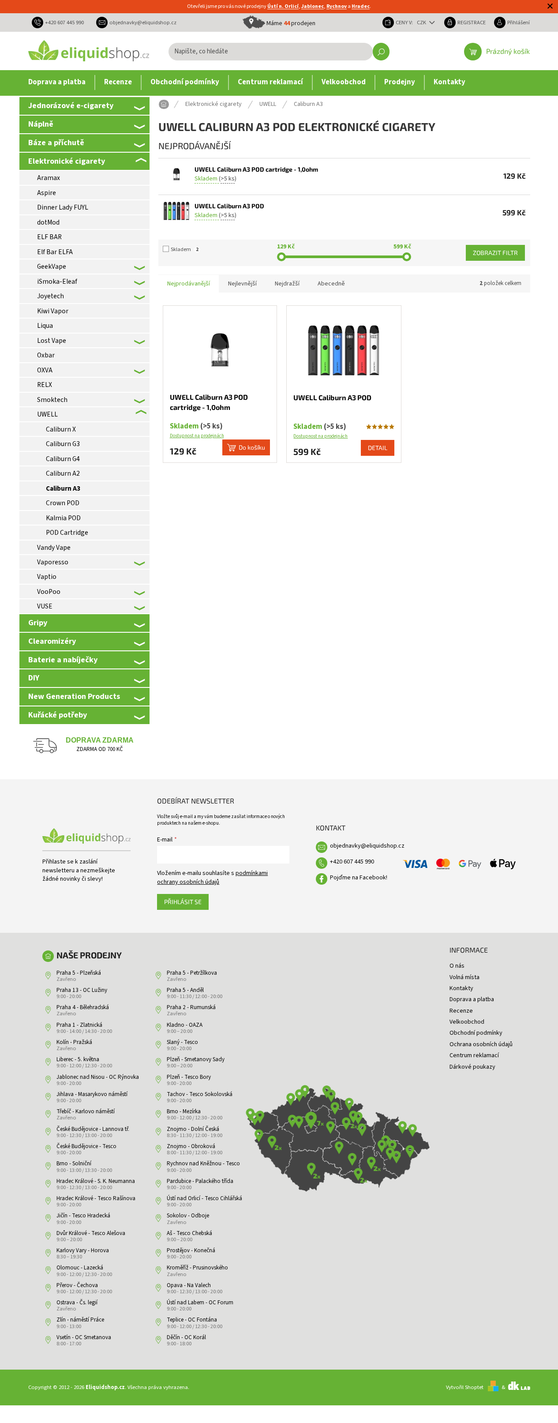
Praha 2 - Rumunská (191, 1007)
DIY (33, 677)
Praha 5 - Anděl (185, 990)
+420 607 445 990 (352, 861)
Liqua (45, 325)
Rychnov (336, 6)
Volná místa (464, 977)
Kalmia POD (63, 518)
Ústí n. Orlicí (283, 6)
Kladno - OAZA (184, 1025)
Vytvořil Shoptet (464, 1387)
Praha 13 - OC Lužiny (81, 990)
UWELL (47, 414)
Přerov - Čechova (77, 1285)
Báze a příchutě (56, 142)
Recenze (461, 1010)
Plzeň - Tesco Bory (189, 1077)
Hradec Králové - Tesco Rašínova (95, 1198)
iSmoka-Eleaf (57, 281)
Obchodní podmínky (475, 1033)
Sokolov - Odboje (188, 1216)
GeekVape (51, 266)
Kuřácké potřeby (57, 715)
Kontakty (461, 988)
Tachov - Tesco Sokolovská (199, 1094)
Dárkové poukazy (472, 1067)
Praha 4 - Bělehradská (82, 1007)
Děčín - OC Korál (186, 1337)
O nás (456, 965)
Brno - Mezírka (184, 1111)
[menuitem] (56, 82)
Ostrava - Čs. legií (76, 1303)
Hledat (381, 51)
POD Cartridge (67, 532)
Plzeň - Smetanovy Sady (196, 1059)
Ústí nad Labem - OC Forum (200, 1303)
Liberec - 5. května (77, 1059)
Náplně (40, 124)
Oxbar (46, 355)
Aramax (48, 178)
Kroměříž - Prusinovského (197, 1268)
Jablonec (312, 6)
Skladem (184, 249)
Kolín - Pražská (74, 1042)
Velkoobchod (466, 1022)
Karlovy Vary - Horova (82, 1250)
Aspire (46, 193)
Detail (377, 447)
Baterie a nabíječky (62, 659)
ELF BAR (49, 237)
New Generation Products (74, 696)
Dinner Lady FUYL (62, 207)
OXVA (44, 370)
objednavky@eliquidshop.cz (367, 845)
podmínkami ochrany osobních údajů (212, 877)
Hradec (361, 6)
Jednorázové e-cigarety (70, 105)
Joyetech (50, 296)
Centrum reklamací (474, 1055)
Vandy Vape (54, 547)
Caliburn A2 (63, 473)
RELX (44, 385)
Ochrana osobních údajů (481, 1044)
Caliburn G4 (63, 459)
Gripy (37, 622)
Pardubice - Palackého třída (200, 1181)
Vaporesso (52, 562)
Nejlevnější (242, 283)
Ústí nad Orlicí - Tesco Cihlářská (204, 1198)
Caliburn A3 (63, 488)
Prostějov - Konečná (191, 1250)
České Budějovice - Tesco (86, 1146)
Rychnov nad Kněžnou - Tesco (203, 1164)
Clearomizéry (52, 641)
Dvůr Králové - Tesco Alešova (90, 1233)
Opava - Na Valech (189, 1285)
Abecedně (331, 283)
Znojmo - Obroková (191, 1146)
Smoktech (52, 400)
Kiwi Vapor (52, 311)
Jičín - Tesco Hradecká (83, 1216)
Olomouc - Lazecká (79, 1268)
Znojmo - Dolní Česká (193, 1129)
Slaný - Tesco (182, 1042)
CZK (422, 22)
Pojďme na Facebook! (358, 877)
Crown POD (62, 503)
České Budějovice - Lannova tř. (92, 1129)
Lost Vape (51, 340)
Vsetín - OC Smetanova (83, 1337)
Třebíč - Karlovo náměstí (85, 1111)
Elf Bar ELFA (55, 252)
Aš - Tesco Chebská (189, 1233)
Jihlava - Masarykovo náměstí (91, 1094)
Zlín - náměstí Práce (80, 1320)
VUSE (44, 606)
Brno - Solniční (73, 1164)
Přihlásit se (183, 901)
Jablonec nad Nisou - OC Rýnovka (97, 1077)
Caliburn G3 (63, 444)
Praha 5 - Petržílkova (192, 973)
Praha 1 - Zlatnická (79, 1025)
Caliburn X (61, 429)
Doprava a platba (471, 999)
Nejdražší (287, 283)
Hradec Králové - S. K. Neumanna (95, 1181)
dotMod (48, 222)
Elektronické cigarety (66, 161)
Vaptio (46, 577)
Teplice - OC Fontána (192, 1320)
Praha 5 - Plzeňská (78, 973)
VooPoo (48, 592)
